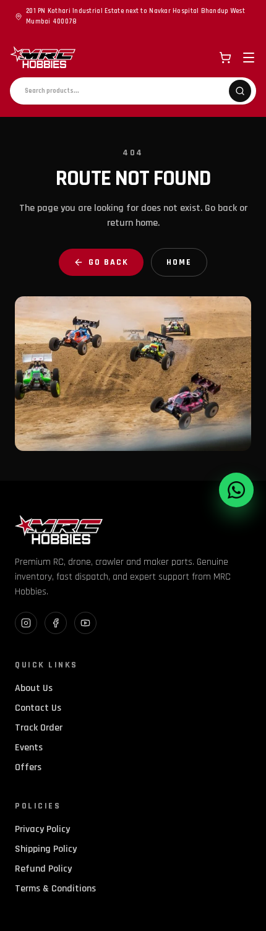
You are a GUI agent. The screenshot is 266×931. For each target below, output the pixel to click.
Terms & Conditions (55, 888)
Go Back (108, 262)
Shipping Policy (46, 849)
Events (29, 747)
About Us (34, 688)
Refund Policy (43, 868)
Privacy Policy (42, 829)
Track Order (38, 727)
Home (179, 262)
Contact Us (38, 707)
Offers (28, 767)
